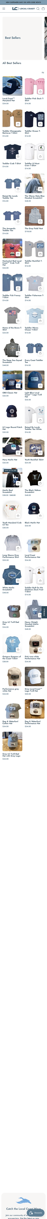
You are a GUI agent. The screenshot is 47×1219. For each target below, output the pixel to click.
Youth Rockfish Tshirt (34, 460)
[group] (23, 2)
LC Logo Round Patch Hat (12, 428)
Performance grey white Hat (11, 690)
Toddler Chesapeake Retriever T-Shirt (12, 132)
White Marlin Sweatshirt (8, 589)
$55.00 (6, 560)
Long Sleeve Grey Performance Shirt (11, 556)
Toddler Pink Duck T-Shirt (34, 100)
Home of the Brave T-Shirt (12, 329)
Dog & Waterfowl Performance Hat (32, 722)
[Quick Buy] (40, 91)
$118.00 (28, 231)
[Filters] (43, 72)
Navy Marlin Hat (10, 460)
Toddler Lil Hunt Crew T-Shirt (32, 165)
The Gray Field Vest (34, 228)
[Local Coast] (23, 8)
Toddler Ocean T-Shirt (32, 132)
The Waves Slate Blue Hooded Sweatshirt (34, 197)
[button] (37, 8)
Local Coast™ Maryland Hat (9, 100)
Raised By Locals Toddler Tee (10, 197)
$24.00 (28, 463)
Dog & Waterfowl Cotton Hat (10, 722)
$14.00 (28, 103)
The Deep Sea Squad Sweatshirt (12, 361)
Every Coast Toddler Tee (34, 361)
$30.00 (6, 528)
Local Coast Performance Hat (32, 556)
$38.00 (5, 661)
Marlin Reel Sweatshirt (8, 491)
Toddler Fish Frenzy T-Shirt (11, 296)
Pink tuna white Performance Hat (32, 658)
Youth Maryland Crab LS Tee (12, 524)
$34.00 (6, 103)
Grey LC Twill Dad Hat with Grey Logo (11, 755)
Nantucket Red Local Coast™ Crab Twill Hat (12, 263)
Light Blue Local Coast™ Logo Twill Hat (33, 395)
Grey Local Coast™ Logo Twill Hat (33, 690)
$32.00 (6, 396)
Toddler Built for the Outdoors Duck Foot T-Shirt (34, 590)
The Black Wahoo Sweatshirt (33, 491)
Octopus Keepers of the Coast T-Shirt (12, 658)
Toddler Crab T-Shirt (12, 164)
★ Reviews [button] (44, 612)
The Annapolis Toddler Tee (9, 229)
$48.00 (28, 201)
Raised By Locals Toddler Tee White (33, 428)
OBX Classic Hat (10, 393)
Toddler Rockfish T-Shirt (33, 262)
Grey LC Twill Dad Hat (11, 623)
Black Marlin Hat (32, 523)
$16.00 (5, 201)
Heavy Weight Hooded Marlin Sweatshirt (31, 624)
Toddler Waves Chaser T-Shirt (31, 329)
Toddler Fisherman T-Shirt (34, 296)
